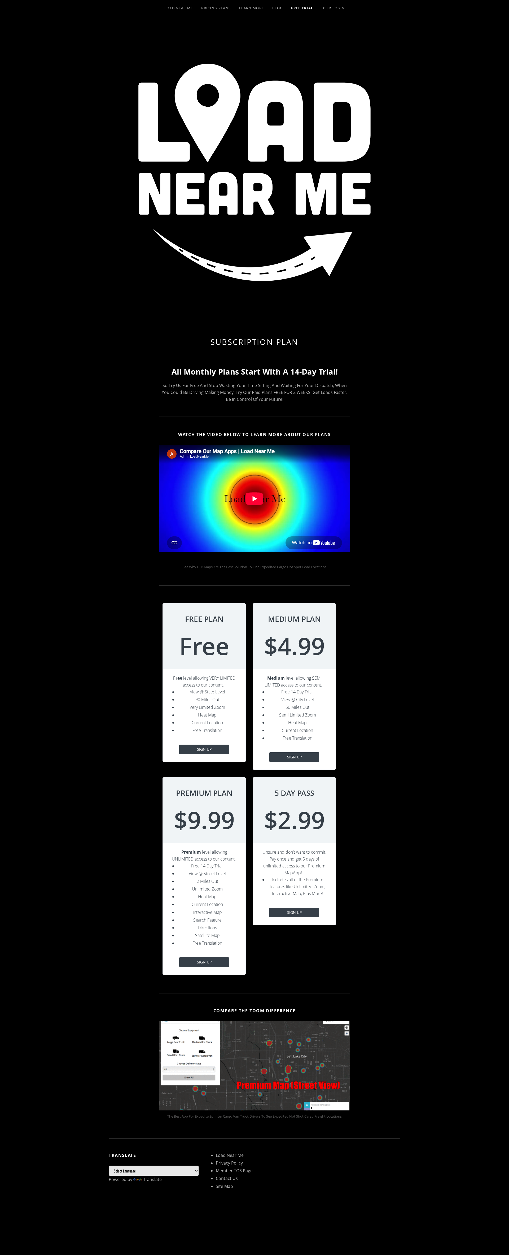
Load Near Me (178, 8)
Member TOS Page (234, 1171)
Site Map (224, 1186)
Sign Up (204, 749)
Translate (152, 1179)
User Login (333, 8)
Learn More (251, 8)
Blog (277, 8)
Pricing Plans (216, 8)
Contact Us (227, 1178)
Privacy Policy (229, 1163)
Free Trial (302, 8)
